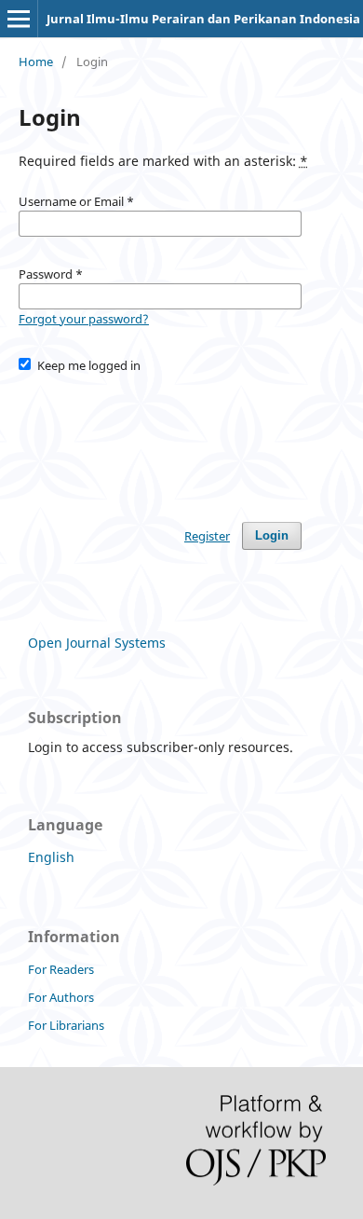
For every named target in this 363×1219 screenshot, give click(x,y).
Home (36, 61)
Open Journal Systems (97, 642)
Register (207, 535)
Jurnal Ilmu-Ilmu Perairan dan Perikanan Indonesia (203, 18)
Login (272, 535)
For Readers (61, 969)
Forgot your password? (84, 318)
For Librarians (66, 1025)
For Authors (61, 997)
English (51, 857)
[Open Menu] (18, 18)
